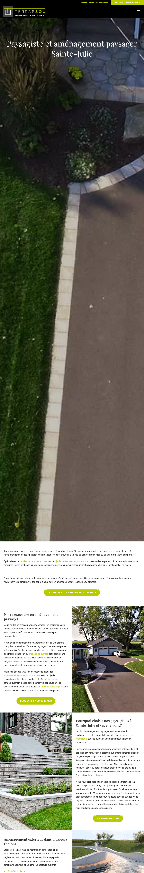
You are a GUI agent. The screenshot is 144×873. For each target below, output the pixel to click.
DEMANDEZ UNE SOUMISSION (127, 2)
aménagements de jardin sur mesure (22, 675)
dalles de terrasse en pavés (35, 561)
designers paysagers (51, 686)
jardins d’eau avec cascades (70, 561)
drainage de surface (38, 654)
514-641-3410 (103, 2)
